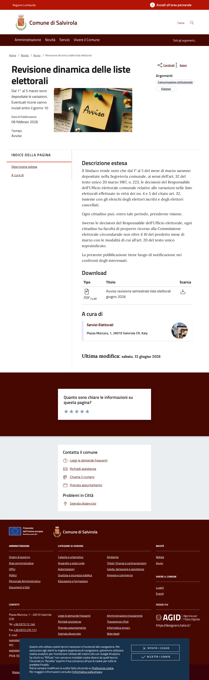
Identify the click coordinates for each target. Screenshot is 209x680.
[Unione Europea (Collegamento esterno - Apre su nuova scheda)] (27, 532)
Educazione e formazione (73, 581)
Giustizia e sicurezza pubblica (75, 575)
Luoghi (160, 587)
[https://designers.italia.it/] (178, 617)
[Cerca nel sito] (192, 22)
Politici (13, 575)
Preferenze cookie (102, 668)
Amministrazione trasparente (124, 615)
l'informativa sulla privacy (87, 672)
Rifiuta (159, 648)
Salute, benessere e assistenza (125, 569)
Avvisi (36, 55)
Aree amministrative (21, 563)
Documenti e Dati (19, 587)
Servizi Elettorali (100, 325)
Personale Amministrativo (24, 581)
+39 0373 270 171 (25, 630)
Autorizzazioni (66, 569)
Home (12, 55)
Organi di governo (19, 557)
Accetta (158, 657)
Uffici (12, 569)
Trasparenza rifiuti (118, 621)
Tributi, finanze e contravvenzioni (126, 563)
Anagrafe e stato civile (71, 563)
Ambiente (113, 557)
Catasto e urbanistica (70, 557)
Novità (25, 55)
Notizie (160, 557)
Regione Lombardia (24, 5)
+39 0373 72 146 (24, 624)
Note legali (113, 633)
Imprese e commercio (120, 575)
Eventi (160, 593)
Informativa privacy (118, 627)
